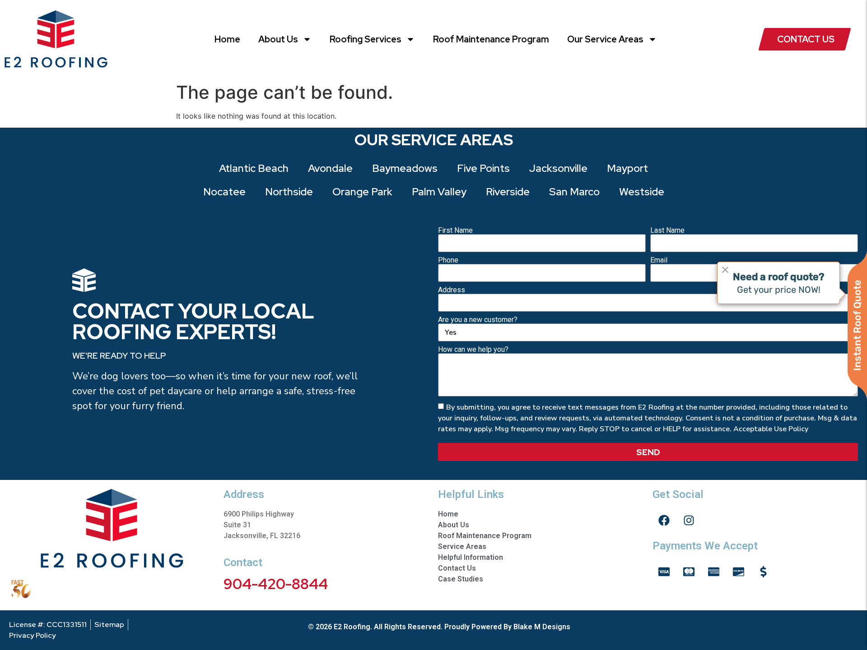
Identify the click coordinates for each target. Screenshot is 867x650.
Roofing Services (365, 39)
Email (658, 260)
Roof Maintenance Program (491, 39)
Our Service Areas (605, 39)
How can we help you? (473, 349)
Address (451, 290)
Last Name (667, 230)
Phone (448, 260)
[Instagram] (688, 520)
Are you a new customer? (477, 319)
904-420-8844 (276, 584)
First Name (455, 230)
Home (227, 39)
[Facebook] (664, 520)
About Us (278, 39)
